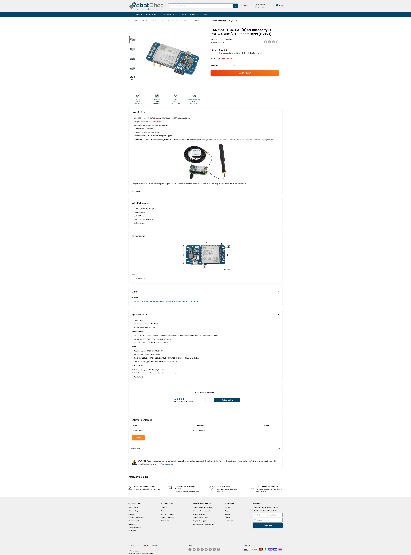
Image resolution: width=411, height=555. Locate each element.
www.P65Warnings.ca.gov (164, 464)
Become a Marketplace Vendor (203, 511)
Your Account (133, 507)
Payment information (135, 527)
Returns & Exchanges (136, 517)
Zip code (266, 426)
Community (194, 14)
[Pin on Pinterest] (269, 41)
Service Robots (151, 14)
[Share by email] (277, 41)
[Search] (235, 6)
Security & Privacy (167, 517)
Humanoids (167, 14)
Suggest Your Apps (199, 521)
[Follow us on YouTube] (206, 549)
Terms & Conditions (167, 514)
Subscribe (267, 525)
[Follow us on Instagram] (198, 549)
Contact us (132, 531)
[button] (133, 84)
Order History (133, 511)
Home (130, 21)
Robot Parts (145, 21)
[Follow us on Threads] (218, 549)
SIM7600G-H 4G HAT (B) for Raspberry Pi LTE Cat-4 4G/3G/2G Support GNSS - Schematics (166, 301)
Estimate (138, 438)
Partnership (182, 14)
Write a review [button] (227, 400)
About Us (164, 507)
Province (200, 426)
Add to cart (245, 73)
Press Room (165, 521)
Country (135, 426)
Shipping (131, 514)
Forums (227, 507)
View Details (138, 103)
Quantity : (214, 65)
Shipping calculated (247, 53)
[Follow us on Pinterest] (202, 549)
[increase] (234, 65)
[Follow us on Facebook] (189, 549)
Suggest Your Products (201, 517)
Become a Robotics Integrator (203, 507)
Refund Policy (136, 449)
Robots (137, 21)
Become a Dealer (199, 514)
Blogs (227, 511)
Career (163, 511)
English (155, 546)
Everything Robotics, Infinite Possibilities (141, 553)
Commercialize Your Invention (203, 524)
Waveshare (215, 39)
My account (259, 7)
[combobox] (200, 5)
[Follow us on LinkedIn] (214, 549)
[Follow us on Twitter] (194, 549)
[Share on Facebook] (265, 41)
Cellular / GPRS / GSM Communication (196, 21)
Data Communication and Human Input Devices (166, 21)
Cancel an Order (134, 521)
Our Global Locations (134, 546)
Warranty (131, 524)
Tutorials (228, 517)
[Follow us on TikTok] (210, 549)
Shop (138, 14)
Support (205, 14)
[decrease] (221, 65)
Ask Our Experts (175, 103)
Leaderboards (229, 521)
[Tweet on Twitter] (273, 41)
